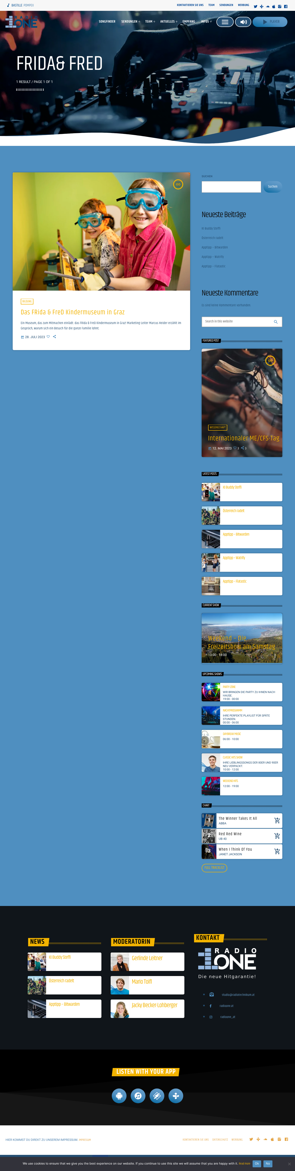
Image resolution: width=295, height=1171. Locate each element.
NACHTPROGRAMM (232, 711)
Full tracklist (214, 868)
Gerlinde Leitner (147, 958)
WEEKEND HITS (230, 781)
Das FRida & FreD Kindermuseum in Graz (73, 312)
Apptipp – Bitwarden (215, 247)
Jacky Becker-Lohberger (154, 1005)
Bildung (27, 301)
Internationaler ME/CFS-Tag (244, 438)
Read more (244, 1164)
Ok (257, 1163)
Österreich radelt (212, 238)
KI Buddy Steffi (211, 228)
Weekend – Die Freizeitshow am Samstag (241, 642)
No (268, 1163)
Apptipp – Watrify (213, 257)
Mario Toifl (142, 982)
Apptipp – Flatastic (214, 266)
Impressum (85, 1140)
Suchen (207, 176)
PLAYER (270, 22)
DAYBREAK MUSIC (232, 734)
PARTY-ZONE (229, 687)
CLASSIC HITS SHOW (232, 758)
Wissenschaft (218, 427)
